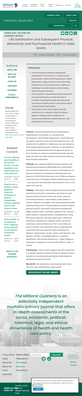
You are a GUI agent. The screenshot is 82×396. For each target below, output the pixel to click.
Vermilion (73, 365)
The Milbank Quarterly (77, 5)
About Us (68, 5)
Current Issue (53, 15)
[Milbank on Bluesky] (43, 359)
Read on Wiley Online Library (43, 272)
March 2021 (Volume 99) (17, 33)
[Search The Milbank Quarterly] (75, 25)
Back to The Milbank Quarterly (12, 254)
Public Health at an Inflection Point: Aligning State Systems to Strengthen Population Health (11, 227)
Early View (72, 15)
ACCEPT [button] (38, 389)
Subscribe (7, 374)
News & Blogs (50, 5)
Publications (59, 5)
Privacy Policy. (37, 385)
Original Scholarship (47, 55)
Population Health (70, 55)
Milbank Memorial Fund (10, 5)
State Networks (25, 5)
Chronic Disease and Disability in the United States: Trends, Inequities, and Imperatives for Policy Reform (12, 165)
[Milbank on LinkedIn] (49, 359)
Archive (73, 20)
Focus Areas (42, 5)
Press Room (21, 370)
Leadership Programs (33, 5)
